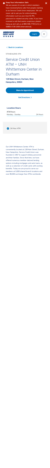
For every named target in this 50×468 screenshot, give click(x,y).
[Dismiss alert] (46, 3)
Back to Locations (15, 47)
